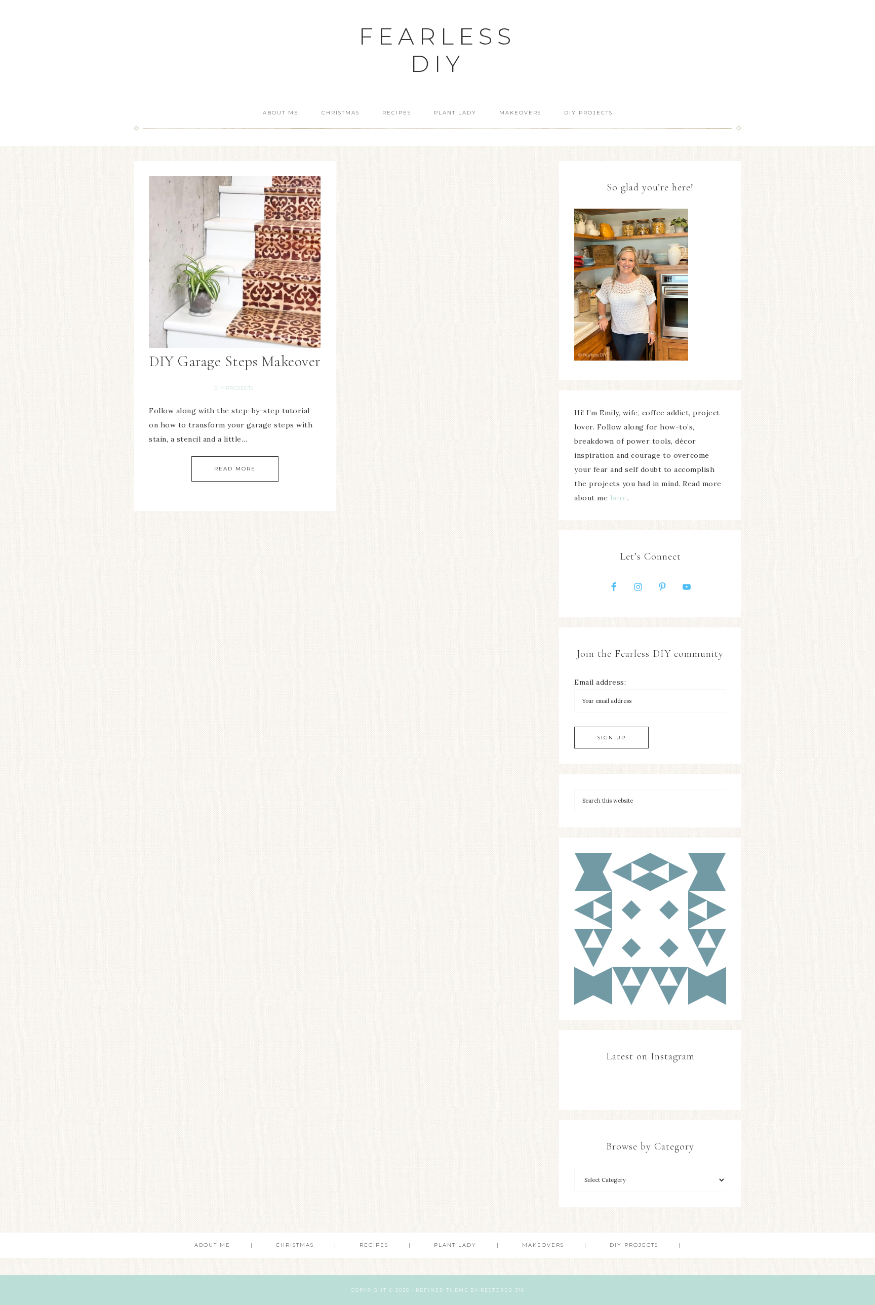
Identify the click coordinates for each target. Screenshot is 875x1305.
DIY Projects (234, 388)
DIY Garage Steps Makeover (235, 361)
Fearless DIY (437, 49)
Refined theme (442, 1290)
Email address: (600, 682)
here (618, 497)
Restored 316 (503, 1290)
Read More (235, 468)
